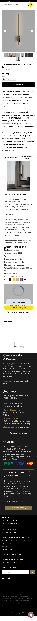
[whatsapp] (9, 578)
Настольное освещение (10, 529)
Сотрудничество (7, 550)
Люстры (4, 527)
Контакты (5, 547)
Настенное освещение (9, 520)
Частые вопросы (7, 543)
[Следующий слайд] (32, 31)
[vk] (3, 578)
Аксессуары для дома (9, 532)
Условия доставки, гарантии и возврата (15, 540)
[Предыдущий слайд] (5, 31)
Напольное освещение (10, 523)
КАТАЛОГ (5, 517)
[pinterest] (6, 578)
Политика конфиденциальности (12, 560)
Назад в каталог (13, 4)
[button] (18, 312)
